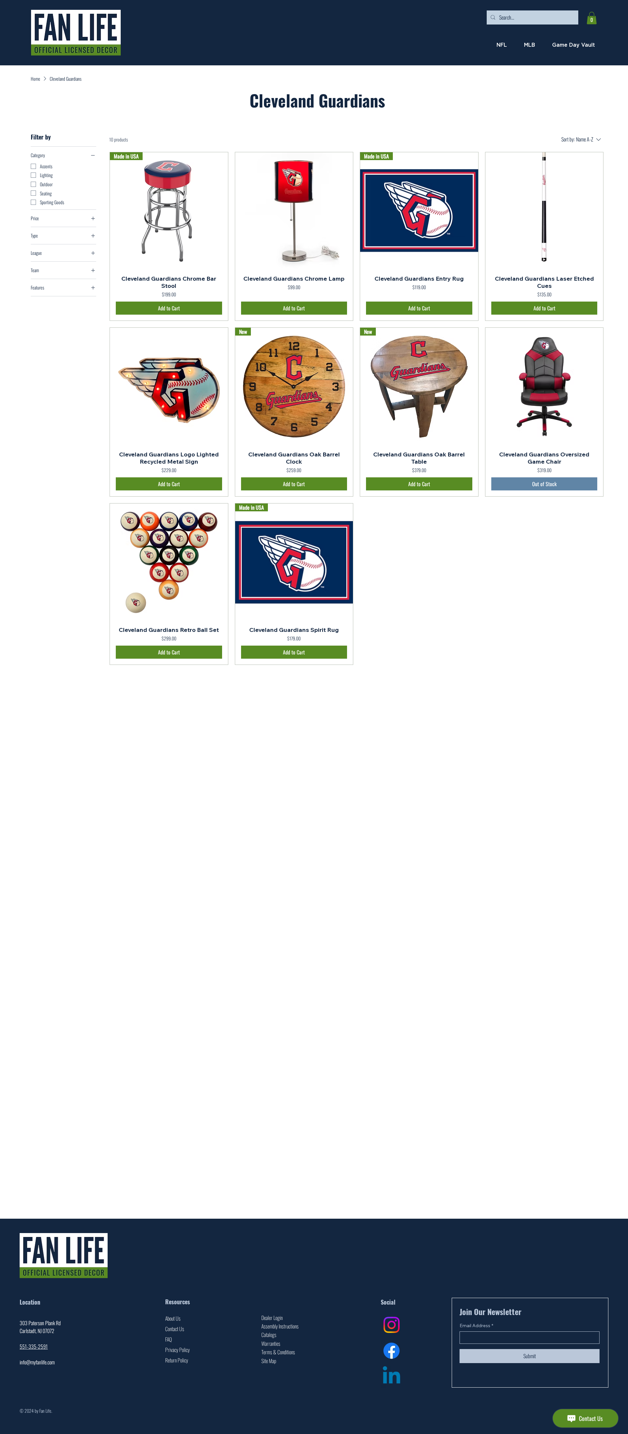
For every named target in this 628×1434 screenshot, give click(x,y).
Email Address (476, 1325)
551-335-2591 (34, 1346)
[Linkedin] (391, 1377)
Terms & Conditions (278, 1352)
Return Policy (176, 1360)
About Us (173, 1318)
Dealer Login (272, 1318)
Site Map (268, 1361)
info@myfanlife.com (37, 1362)
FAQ (168, 1339)
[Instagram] (391, 1325)
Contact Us (174, 1329)
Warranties (270, 1343)
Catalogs (268, 1335)
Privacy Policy (177, 1350)
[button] (591, 18)
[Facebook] (391, 1350)
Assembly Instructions (280, 1326)
